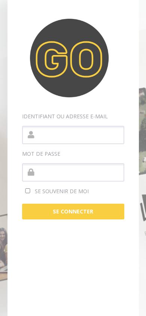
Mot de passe (41, 153)
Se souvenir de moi (61, 191)
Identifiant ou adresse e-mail (65, 116)
